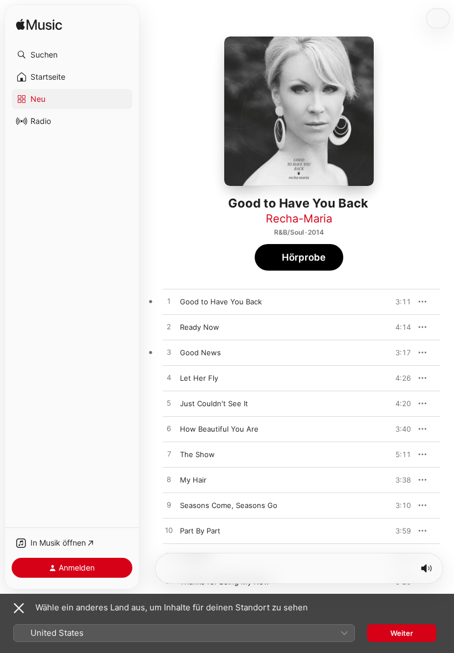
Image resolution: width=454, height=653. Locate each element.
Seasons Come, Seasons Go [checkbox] (228, 505)
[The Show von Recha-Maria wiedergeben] (169, 454)
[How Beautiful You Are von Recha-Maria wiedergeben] (169, 429)
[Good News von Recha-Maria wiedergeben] (169, 352)
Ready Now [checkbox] (199, 327)
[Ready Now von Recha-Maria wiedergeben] (169, 327)
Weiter (401, 633)
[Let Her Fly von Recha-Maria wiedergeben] (169, 378)
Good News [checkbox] (200, 352)
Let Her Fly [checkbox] (199, 378)
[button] (72, 54)
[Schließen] (19, 608)
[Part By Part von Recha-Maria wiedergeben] (169, 531)
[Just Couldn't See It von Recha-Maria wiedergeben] (169, 403)
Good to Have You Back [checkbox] (221, 301)
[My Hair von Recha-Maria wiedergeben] (169, 480)
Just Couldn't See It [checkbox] (214, 403)
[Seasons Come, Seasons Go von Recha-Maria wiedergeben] (169, 505)
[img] (39, 25)
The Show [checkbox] (197, 454)
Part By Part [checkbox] (200, 530)
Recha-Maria (299, 218)
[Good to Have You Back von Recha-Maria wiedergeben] (169, 302)
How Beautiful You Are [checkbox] (219, 428)
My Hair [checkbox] (193, 479)
